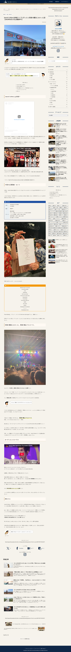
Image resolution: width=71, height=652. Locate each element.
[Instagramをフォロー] (25, 554)
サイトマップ (37, 648)
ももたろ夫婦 (58, 28)
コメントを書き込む (25, 638)
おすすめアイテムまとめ (58, 46)
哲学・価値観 (7, 14)
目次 (23, 82)
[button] (41, 548)
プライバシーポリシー (30, 648)
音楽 (11, 14)
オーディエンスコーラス (22, 89)
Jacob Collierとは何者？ (21, 84)
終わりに (18, 91)
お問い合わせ (43, 648)
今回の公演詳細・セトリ (21, 86)
